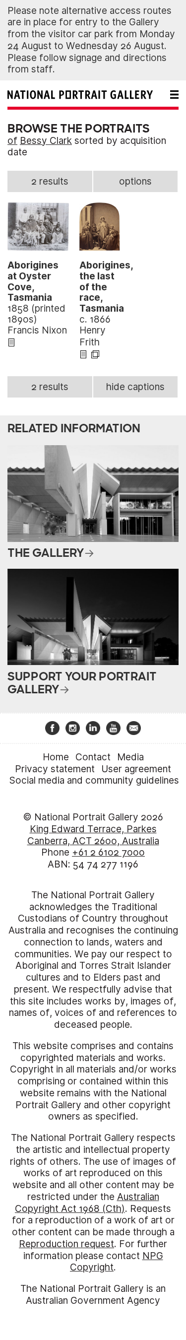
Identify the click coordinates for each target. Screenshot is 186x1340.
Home (56, 757)
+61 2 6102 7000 (108, 852)
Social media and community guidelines (94, 780)
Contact (93, 757)
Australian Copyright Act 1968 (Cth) (87, 1202)
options (135, 181)
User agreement (136, 769)
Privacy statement (55, 769)
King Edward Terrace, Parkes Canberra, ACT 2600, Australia (93, 835)
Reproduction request (66, 1244)
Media (130, 757)
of (12, 140)
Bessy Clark (46, 140)
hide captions (135, 387)
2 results (49, 181)
